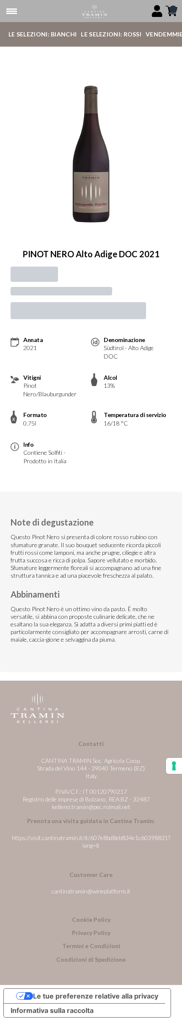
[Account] (157, 11)
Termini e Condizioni (91, 945)
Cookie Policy (91, 919)
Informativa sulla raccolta (52, 1010)
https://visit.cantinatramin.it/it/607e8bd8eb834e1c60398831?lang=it (91, 841)
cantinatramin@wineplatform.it (91, 891)
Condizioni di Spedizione (91, 959)
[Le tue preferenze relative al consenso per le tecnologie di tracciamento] (174, 766)
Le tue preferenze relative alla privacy (95, 996)
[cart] (171, 11)
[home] (94, 11)
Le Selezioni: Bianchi (42, 34)
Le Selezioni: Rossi (111, 34)
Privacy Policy (91, 932)
